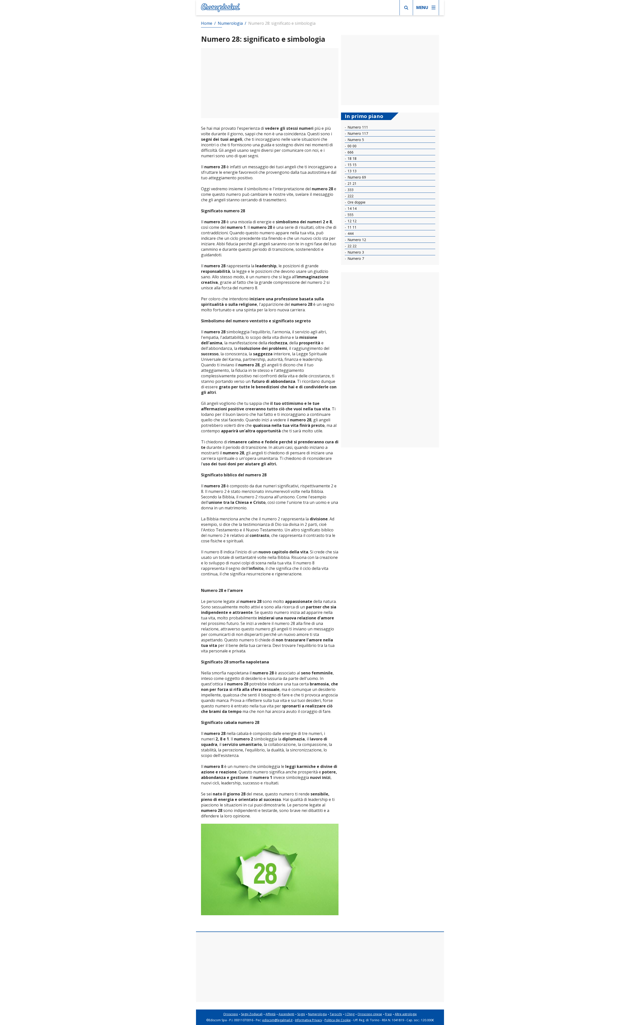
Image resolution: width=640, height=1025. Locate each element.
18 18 (351, 158)
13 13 (351, 171)
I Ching (349, 1014)
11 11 (351, 227)
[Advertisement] (269, 83)
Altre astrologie (406, 1014)
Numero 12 (356, 239)
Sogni (301, 1014)
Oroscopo (230, 1014)
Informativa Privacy (308, 1020)
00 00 (351, 146)
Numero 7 (355, 258)
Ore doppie (356, 202)
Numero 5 (355, 139)
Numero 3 (355, 252)
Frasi (388, 1014)
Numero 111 (357, 127)
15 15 (351, 164)
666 (350, 152)
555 (350, 214)
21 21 (351, 183)
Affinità (271, 1014)
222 (350, 196)
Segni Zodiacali (251, 1014)
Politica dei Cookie (337, 1020)
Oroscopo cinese (370, 1014)
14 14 (351, 208)
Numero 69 (356, 177)
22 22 (351, 246)
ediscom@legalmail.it (277, 1020)
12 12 (351, 221)
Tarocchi (336, 1014)
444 (350, 233)
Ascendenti (286, 1014)
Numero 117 (357, 133)
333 (350, 189)
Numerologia (317, 1014)
